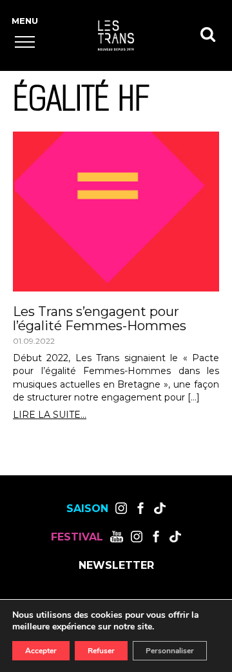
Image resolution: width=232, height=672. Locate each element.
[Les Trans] (116, 35)
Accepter (41, 651)
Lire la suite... (49, 415)
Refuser (101, 651)
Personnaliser (170, 651)
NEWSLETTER (116, 565)
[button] (25, 42)
